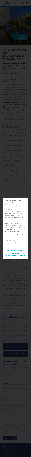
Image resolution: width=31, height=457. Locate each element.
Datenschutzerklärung (15, 237)
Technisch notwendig (12, 240)
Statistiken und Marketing (13, 242)
